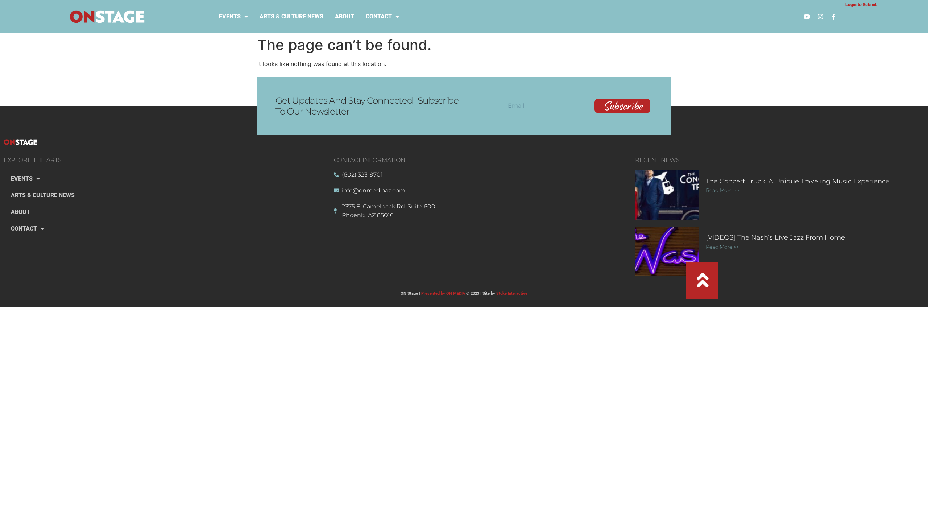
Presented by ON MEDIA (443, 293)
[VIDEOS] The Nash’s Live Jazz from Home (775, 237)
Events (230, 16)
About (344, 16)
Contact (379, 16)
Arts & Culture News (291, 16)
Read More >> (723, 190)
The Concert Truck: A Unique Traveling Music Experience (798, 181)
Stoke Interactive (511, 293)
